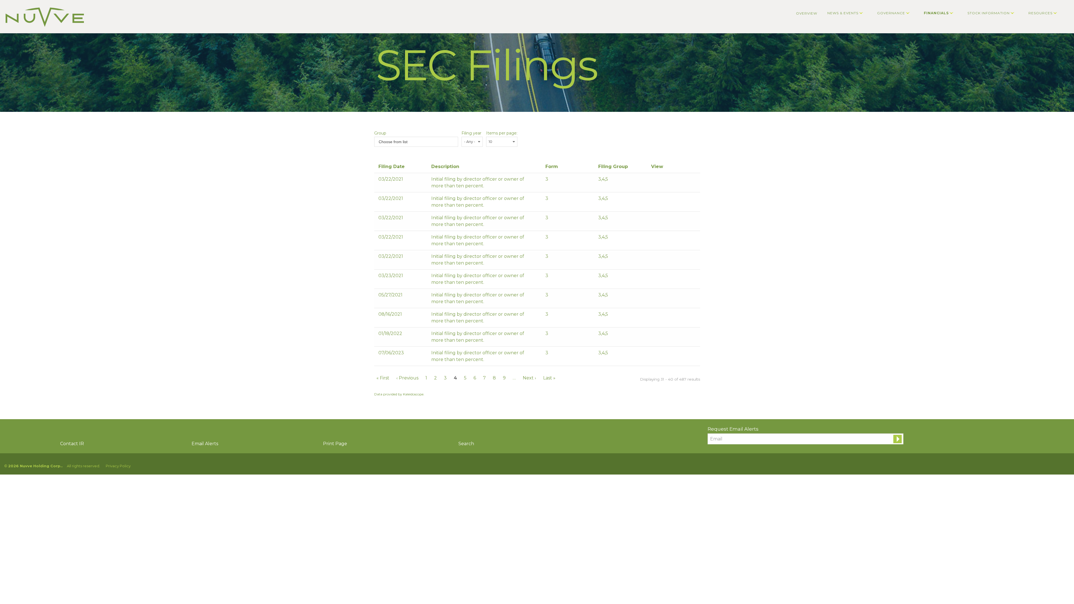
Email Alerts (205, 443)
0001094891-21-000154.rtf (661, 219)
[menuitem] (807, 13)
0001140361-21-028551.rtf (661, 315)
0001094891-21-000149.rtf (661, 180)
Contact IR (72, 443)
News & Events (842, 13)
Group (380, 133)
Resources (1040, 13)
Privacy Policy (118, 466)
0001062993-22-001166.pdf (654, 335)
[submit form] (897, 439)
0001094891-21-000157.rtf (661, 277)
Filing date (391, 166)
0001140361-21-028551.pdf (654, 315)
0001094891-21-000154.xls (668, 219)
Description (445, 166)
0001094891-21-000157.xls (668, 277)
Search (466, 443)
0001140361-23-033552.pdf (654, 354)
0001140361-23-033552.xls (668, 354)
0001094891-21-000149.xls (668, 180)
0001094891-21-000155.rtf (661, 238)
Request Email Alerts (733, 429)
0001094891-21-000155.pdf (654, 238)
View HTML (675, 180)
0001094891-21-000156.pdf (654, 257)
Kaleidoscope (413, 394)
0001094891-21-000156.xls (668, 257)
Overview (806, 13)
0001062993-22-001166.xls (668, 335)
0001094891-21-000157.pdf (654, 277)
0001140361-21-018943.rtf (661, 296)
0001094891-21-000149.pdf (654, 180)
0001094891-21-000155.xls (668, 238)
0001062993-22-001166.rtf (661, 335)
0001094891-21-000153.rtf (661, 200)
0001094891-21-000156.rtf (661, 257)
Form (551, 166)
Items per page (501, 133)
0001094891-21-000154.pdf (654, 219)
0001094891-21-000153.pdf (654, 200)
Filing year (471, 133)
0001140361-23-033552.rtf (661, 354)
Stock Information (988, 13)
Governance (891, 13)
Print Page (335, 443)
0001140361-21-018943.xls (668, 296)
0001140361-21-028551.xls (668, 315)
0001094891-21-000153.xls (668, 200)
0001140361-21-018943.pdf (654, 296)
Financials (936, 13)
